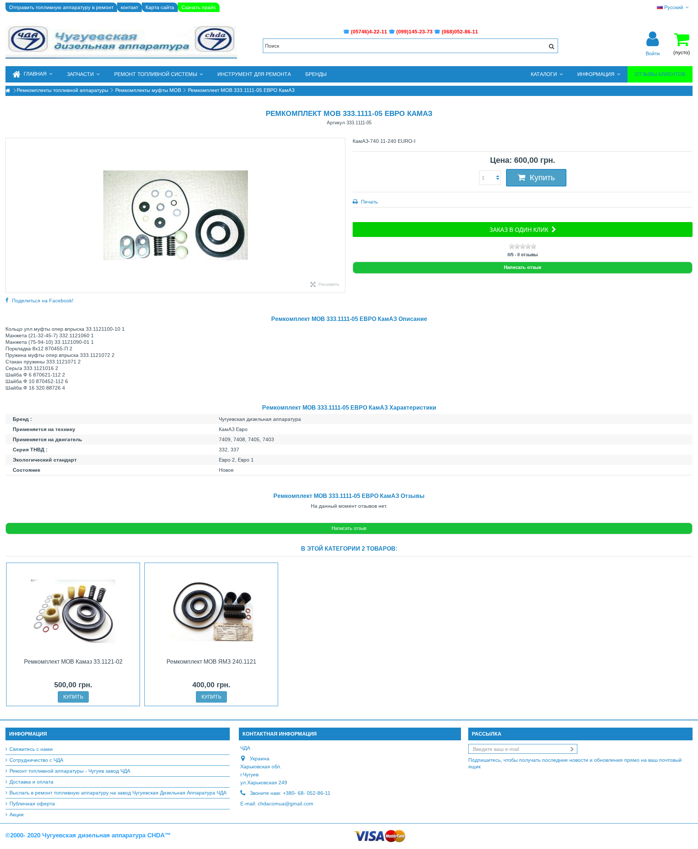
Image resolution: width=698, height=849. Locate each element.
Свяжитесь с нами (31, 749)
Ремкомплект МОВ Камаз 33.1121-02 (73, 662)
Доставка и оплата (31, 782)
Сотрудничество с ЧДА (36, 760)
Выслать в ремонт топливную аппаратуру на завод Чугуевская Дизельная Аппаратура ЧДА (117, 793)
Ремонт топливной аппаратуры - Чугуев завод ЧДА (69, 771)
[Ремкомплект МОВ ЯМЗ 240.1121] (211, 611)
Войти (653, 53)
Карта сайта (159, 7)
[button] (83, 74)
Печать (369, 202)
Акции (16, 814)
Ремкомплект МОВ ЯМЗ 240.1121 (211, 662)
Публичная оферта (32, 803)
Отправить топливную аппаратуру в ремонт (61, 7)
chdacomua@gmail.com (285, 803)
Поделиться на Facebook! (42, 300)
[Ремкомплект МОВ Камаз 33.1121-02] (73, 611)
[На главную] (7, 90)
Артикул (336, 122)
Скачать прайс (198, 7)
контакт (129, 7)
